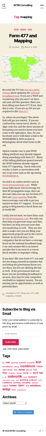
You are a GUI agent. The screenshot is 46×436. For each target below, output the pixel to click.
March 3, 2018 (31, 47)
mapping (9, 296)
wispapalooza (21, 390)
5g (3, 363)
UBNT (21, 385)
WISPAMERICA (10, 176)
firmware (12, 373)
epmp (22, 369)
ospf (17, 380)
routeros (7, 382)
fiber (4, 373)
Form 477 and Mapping (23, 38)
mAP (37, 293)
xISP (30, 29)
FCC (18, 293)
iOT (31, 373)
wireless (35, 385)
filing (23, 293)
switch (5, 386)
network (32, 377)
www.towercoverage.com (15, 185)
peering (24, 380)
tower (13, 385)
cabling (16, 367)
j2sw (17, 47)
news (13, 380)
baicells (22, 363)
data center (7, 370)
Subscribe (10, 342)
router (40, 380)
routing (17, 382)
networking (6, 380)
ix (2, 377)
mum (25, 377)
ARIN (7, 362)
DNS (15, 370)
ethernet (29, 370)
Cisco (39, 366)
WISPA (23, 29)
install (25, 373)
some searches (19, 197)
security (26, 382)
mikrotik (15, 376)
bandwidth (31, 363)
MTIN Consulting (23, 5)
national (17, 296)
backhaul (14, 363)
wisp (6, 389)
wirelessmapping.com (16, 218)
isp (41, 372)
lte (6, 377)
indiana (19, 373)
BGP (38, 362)
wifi (27, 386)
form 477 (23, 111)
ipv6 (35, 372)
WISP (16, 29)
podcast (33, 380)
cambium (27, 366)
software (35, 383)
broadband (10, 293)
